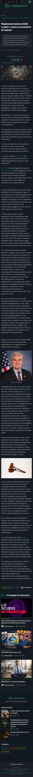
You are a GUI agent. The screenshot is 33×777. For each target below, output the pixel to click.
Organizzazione (6, 587)
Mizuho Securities (7, 170)
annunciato (19, 156)
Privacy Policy (16, 767)
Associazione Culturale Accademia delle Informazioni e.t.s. (15, 772)
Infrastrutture (5, 751)
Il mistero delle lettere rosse (19, 732)
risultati (5, 168)
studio (24, 537)
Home (4, 15)
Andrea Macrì (10, 50)
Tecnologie (16, 587)
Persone (12, 748)
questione (26, 391)
